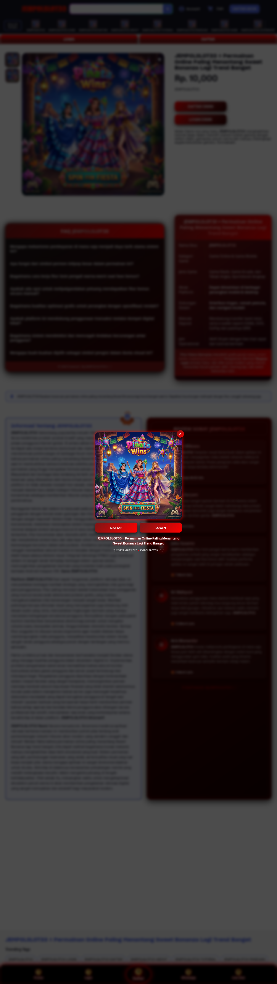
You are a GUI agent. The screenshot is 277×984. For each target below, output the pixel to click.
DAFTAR (116, 527)
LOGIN (160, 527)
